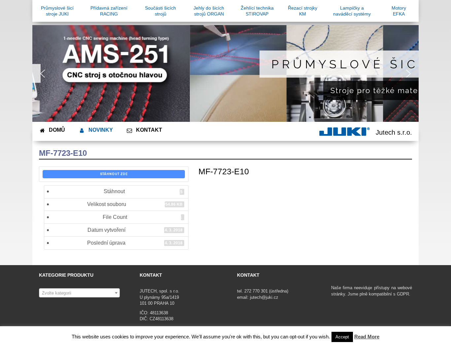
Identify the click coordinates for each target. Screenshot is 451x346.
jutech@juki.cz (265, 297)
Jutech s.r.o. (394, 132)
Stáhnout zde (114, 174)
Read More (366, 336)
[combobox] (79, 292)
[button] (42, 73)
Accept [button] (342, 336)
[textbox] (79, 293)
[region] (225, 73)
